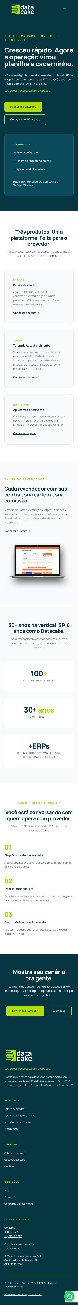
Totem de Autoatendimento (19, 1115)
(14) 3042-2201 (12, 1248)
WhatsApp (59, 1011)
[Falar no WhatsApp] (69, 1296)
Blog (6, 1190)
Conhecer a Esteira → (17, 531)
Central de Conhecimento (19, 1203)
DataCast (9, 1197)
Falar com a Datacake (23, 106)
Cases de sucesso (14, 1159)
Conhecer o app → (24, 433)
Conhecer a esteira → (26, 313)
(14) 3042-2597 (13, 1236)
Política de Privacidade (15, 1294)
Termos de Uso (35, 1294)
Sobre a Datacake (14, 1153)
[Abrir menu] (64, 10)
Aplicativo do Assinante (17, 1122)
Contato (9, 1166)
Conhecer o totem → (25, 377)
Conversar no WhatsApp (25, 119)
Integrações (11, 1128)
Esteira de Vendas (14, 1109)
